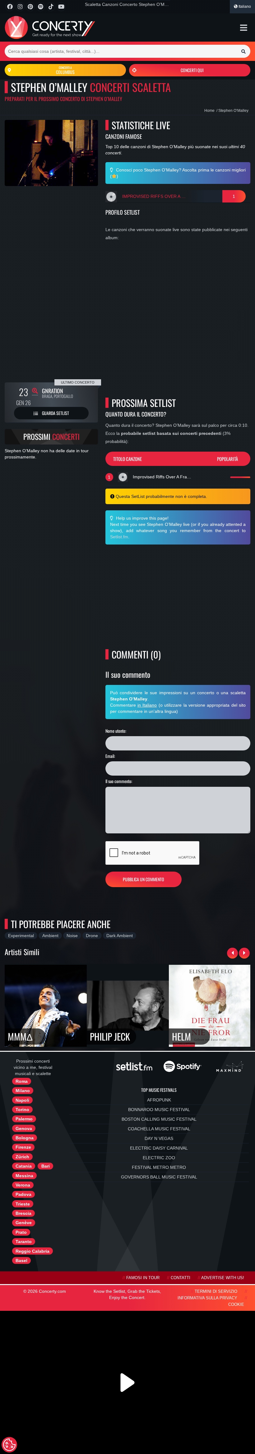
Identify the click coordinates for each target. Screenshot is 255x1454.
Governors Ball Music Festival (159, 1176)
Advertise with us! (222, 1278)
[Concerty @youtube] (61, 6)
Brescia (23, 1213)
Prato (21, 1232)
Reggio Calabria (32, 1251)
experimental (21, 935)
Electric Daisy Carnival (159, 1148)
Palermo (24, 1118)
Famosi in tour (143, 1278)
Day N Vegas (159, 1138)
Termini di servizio (216, 1291)
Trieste (23, 1203)
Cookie (236, 1304)
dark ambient (119, 935)
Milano (23, 1090)
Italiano (244, 6)
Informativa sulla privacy (207, 1298)
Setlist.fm (119, 536)
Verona (23, 1185)
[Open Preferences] (9, 1444)
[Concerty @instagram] (20, 6)
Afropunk (159, 1099)
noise (72, 935)
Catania (24, 1166)
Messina (24, 1175)
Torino (22, 1109)
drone (92, 935)
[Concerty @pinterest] (30, 6)
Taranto (24, 1241)
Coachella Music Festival (159, 1128)
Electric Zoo (159, 1157)
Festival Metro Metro (159, 1167)
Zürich (22, 1156)
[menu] (243, 28)
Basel (21, 1260)
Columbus (65, 70)
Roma (22, 1081)
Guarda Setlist (55, 413)
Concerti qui (192, 70)
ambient (50, 935)
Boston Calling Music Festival (159, 1119)
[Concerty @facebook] (9, 6)
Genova (24, 1128)
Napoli (22, 1100)
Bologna (25, 1137)
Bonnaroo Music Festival (159, 1109)
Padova (23, 1194)
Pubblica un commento (143, 879)
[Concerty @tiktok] (50, 6)
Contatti (180, 1278)
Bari (45, 1166)
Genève (24, 1222)
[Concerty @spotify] (40, 6)
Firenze (23, 1147)
